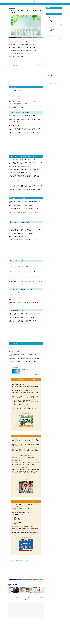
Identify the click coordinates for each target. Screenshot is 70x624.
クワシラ (35, 1)
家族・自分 (55, 26)
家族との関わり (52, 29)
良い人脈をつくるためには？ (52, 83)
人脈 (24, 560)
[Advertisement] (26, 77)
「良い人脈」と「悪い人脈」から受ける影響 (54, 82)
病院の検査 (51, 22)
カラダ (54, 17)
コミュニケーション (12, 8)
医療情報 (51, 20)
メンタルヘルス (52, 28)
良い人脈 (17, 560)
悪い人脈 (21, 560)
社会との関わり (55, 30)
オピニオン (54, 36)
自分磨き (27, 560)
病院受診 (51, 21)
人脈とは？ (49, 80)
